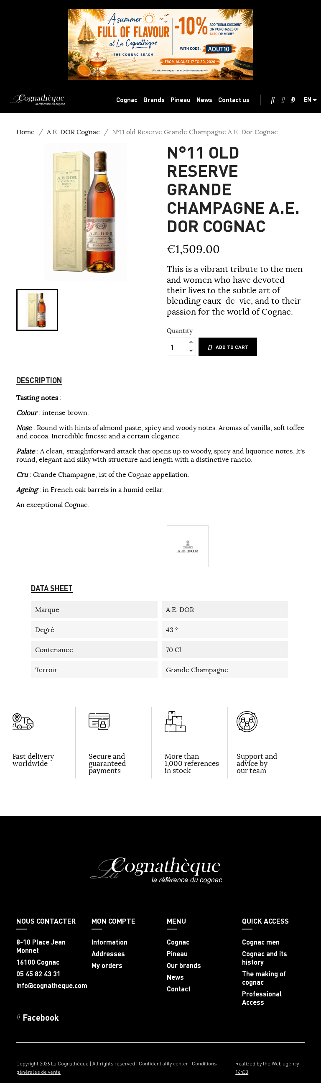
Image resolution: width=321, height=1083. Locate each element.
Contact (179, 989)
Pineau (177, 954)
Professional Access (262, 998)
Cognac (178, 942)
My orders (107, 965)
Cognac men (261, 942)
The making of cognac (264, 978)
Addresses (108, 954)
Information (109, 942)
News (175, 977)
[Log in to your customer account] (282, 100)
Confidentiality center (163, 1063)
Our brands (184, 965)
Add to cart (232, 347)
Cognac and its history (264, 958)
